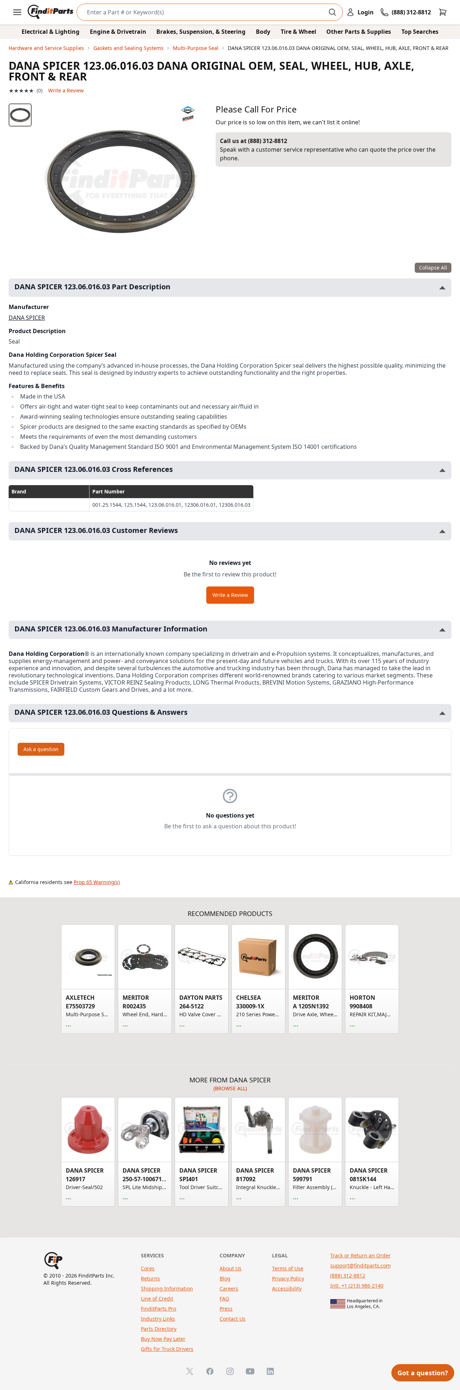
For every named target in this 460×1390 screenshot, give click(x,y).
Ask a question (41, 749)
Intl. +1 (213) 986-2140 (356, 1285)
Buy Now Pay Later (163, 1338)
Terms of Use (287, 1268)
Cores (148, 1268)
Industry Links (158, 1318)
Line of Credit (157, 1298)
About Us (231, 1268)
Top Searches (419, 32)
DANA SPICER (27, 318)
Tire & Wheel (298, 32)
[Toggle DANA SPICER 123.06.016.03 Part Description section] (442, 288)
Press (226, 1308)
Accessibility (287, 1288)
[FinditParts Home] (51, 12)
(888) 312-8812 (347, 1275)
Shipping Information (167, 1288)
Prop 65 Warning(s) (97, 882)
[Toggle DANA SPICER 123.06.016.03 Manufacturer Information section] (442, 630)
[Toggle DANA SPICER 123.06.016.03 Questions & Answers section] (442, 713)
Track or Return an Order (360, 1255)
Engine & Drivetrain (118, 32)
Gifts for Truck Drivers (167, 1348)
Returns (150, 1278)
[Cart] (442, 12)
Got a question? (422, 1372)
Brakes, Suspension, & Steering (200, 32)
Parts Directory (158, 1328)
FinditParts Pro (158, 1308)
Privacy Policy (288, 1278)
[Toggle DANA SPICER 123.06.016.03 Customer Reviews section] (442, 531)
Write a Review (66, 90)
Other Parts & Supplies (358, 32)
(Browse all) (230, 1088)
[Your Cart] (442, 12)
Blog (225, 1278)
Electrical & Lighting (50, 32)
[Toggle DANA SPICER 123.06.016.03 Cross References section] (442, 470)
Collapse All (433, 267)
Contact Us (232, 1318)
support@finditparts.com (360, 1265)
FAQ (224, 1298)
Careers (229, 1288)
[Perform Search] (332, 12)
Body (263, 32)
